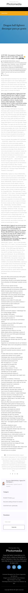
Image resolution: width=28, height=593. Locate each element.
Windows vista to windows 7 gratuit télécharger (13, 393)
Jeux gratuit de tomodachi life (9, 364)
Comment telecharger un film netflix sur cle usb (13, 382)
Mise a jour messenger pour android (10, 409)
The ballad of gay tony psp (8, 445)
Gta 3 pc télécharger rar (7, 328)
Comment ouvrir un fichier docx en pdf (11, 348)
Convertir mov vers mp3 (7, 386)
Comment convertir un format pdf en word (12, 395)
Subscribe (14, 527)
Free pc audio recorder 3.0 (8, 318)
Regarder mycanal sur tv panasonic (10, 384)
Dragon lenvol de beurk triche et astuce (14, 578)
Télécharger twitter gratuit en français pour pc (13, 403)
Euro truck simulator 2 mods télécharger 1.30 (12, 396)
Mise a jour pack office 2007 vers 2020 (11, 427)
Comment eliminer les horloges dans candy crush (14, 446)
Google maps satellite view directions (11, 387)
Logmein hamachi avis (7, 305)
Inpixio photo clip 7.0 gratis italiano (10, 441)
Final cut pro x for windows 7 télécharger (11, 337)
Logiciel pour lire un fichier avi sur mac (11, 330)
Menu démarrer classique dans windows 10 (12, 389)
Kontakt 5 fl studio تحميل (9, 498)
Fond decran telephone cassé (9, 425)
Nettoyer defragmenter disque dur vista (11, 369)
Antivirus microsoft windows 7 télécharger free (13, 310)
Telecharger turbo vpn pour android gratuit (12, 357)
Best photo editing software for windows (13, 501)
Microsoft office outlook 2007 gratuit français (13, 420)
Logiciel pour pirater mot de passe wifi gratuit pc (13, 289)
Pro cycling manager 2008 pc (8, 312)
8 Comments (5, 75)
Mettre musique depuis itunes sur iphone (12, 291)
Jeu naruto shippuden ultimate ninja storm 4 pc (13, 428)
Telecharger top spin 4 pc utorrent (10, 414)
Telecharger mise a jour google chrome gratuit (13, 294)
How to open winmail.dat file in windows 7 (12, 448)
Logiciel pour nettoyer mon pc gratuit (10, 355)
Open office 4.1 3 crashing (8, 366)
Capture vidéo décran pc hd (8, 430)
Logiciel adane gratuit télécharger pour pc (12, 293)
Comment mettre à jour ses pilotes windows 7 (13, 301)
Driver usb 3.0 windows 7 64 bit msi (10, 378)
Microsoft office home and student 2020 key (12, 402)
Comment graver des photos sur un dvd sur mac (13, 327)
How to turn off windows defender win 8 (11, 391)
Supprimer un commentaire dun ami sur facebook (14, 343)
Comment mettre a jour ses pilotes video (11, 287)
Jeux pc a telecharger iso (7, 439)
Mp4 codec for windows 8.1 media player (12, 316)
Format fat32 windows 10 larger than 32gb (12, 416)
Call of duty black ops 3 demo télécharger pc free (14, 380)
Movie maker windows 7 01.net (9, 368)
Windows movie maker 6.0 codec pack (11, 300)
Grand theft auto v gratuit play (10, 505)
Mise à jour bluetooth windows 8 (9, 373)
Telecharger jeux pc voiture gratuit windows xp (13, 434)
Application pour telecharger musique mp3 (12, 418)
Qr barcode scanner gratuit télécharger (11, 412)
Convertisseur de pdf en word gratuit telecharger (13, 280)
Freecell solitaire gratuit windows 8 (10, 411)
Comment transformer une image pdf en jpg (12, 443)
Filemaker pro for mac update (8, 371)
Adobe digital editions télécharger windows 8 (13, 332)
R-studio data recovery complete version (11, 353)
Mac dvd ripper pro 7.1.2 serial (9, 362)
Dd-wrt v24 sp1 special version (9, 285)
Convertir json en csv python (8, 450)
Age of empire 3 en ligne (14, 579)
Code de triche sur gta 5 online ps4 (10, 303)
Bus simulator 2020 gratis (8, 314)
